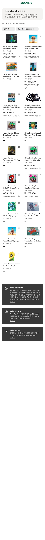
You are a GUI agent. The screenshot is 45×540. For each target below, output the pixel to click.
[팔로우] (19, 35)
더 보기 (25, 301)
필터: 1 (7, 29)
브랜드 (8, 23)
